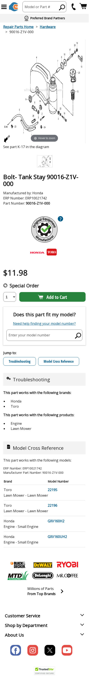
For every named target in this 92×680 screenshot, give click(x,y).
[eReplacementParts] (13, 6)
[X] (50, 650)
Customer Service (22, 616)
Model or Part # (37, 6)
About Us (14, 635)
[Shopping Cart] (83, 6)
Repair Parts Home (18, 26)
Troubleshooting (19, 361)
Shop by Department (26, 625)
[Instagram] (32, 650)
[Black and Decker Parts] (18, 565)
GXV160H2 (56, 521)
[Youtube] (67, 650)
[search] (62, 7)
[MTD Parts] (18, 575)
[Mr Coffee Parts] (67, 575)
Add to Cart (56, 297)
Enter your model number (29, 335)
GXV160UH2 (57, 536)
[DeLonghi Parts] (42, 575)
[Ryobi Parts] (67, 565)
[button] (4, 7)
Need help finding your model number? (44, 323)
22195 (52, 489)
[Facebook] (15, 650)
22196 (52, 505)
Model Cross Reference (59, 361)
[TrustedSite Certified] (44, 670)
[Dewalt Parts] (42, 565)
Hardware (48, 26)
